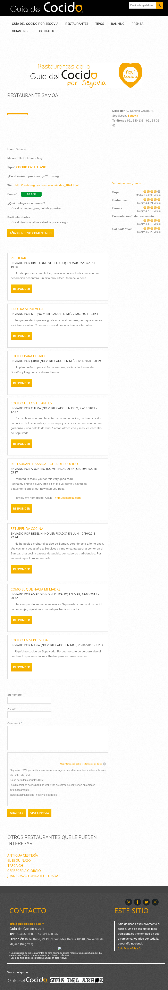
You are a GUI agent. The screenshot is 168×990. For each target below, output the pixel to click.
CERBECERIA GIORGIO (24, 870)
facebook (137, 902)
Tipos (99, 24)
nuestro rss (128, 902)
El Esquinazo (19, 860)
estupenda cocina (27, 528)
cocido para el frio (28, 356)
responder (21, 289)
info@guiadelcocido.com (26, 923)
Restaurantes (76, 24)
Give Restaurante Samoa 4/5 (155, 191)
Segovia (133, 115)
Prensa (137, 24)
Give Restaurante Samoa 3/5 (152, 191)
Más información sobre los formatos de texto (81, 764)
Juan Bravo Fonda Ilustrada (32, 876)
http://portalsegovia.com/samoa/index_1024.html (46, 185)
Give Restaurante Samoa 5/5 (159, 191)
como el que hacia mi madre (35, 589)
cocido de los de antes (31, 403)
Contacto (47, 31)
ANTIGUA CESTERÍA (22, 855)
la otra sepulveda (27, 309)
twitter (146, 902)
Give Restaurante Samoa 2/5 (148, 191)
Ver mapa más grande (126, 183)
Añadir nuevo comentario (31, 233)
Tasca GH (15, 865)
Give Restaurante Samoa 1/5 (145, 191)
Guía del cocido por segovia (35, 24)
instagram (155, 902)
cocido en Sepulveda (29, 640)
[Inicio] (46, 7)
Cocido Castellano (31, 167)
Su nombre (14, 694)
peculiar (18, 258)
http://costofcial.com (68, 497)
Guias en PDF (22, 31)
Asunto (11, 709)
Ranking (118, 24)
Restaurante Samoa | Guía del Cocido (44, 464)
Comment (14, 723)
